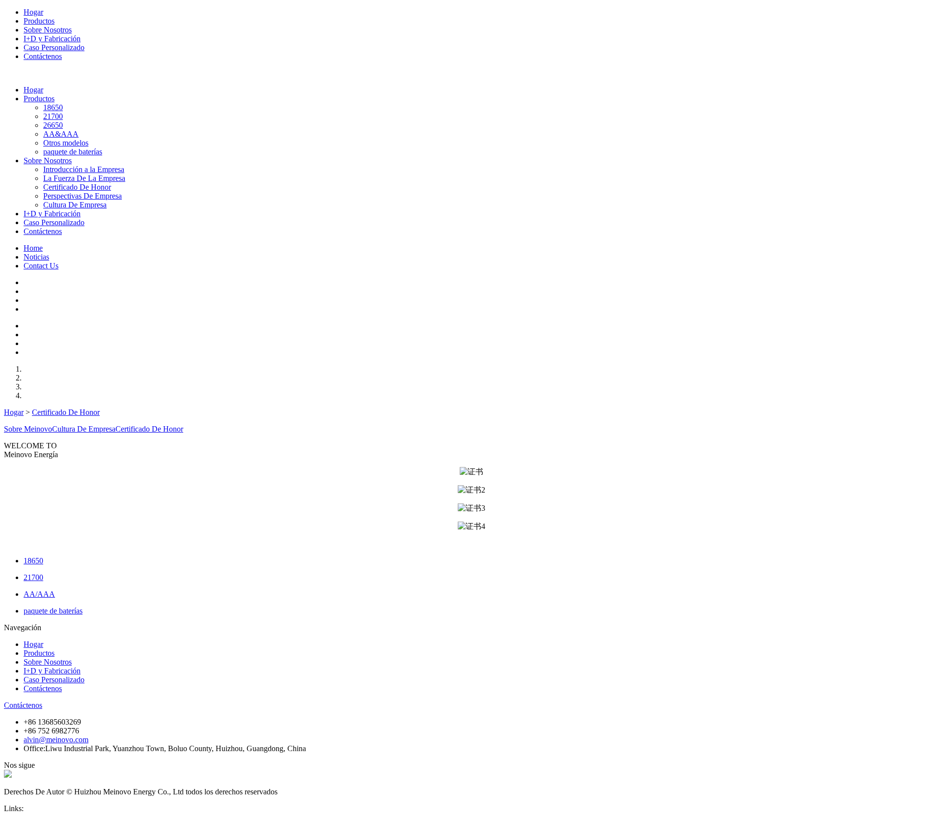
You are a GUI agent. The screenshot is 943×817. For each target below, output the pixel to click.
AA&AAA (61, 134)
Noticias (36, 257)
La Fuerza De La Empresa (84, 178)
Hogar (33, 12)
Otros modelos (65, 143)
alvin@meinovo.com (56, 739)
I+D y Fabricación (52, 38)
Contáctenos (43, 56)
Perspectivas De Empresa (82, 196)
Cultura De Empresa (75, 205)
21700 (53, 116)
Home (33, 248)
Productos (39, 21)
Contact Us (41, 266)
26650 (53, 125)
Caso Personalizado (54, 47)
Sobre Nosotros (48, 30)
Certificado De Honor (77, 187)
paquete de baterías (72, 151)
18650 (53, 107)
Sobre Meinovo (28, 429)
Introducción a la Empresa (83, 169)
